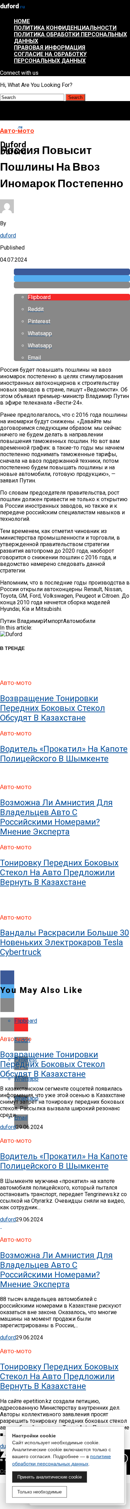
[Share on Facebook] (72, 272)
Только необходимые (39, 1491)
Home (22, 21)
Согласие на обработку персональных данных (50, 57)
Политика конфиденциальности (65, 28)
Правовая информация (49, 47)
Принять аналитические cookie (49, 1477)
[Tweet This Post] (72, 278)
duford (8, 235)
